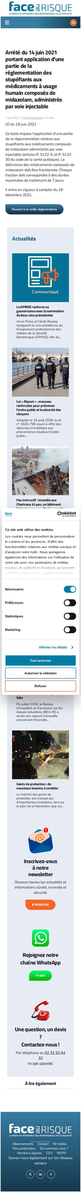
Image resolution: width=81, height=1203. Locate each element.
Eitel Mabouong (33, 118)
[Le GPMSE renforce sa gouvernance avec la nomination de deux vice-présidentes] (40, 255)
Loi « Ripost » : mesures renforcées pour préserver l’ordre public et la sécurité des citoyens (38, 407)
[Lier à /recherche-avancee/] (73, 22)
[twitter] (30, 1174)
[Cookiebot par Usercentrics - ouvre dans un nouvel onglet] (57, 514)
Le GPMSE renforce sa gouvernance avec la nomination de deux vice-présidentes (40, 311)
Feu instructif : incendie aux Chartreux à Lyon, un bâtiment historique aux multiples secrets (40, 504)
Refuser (40, 686)
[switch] (70, 602)
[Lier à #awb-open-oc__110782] (7, 22)
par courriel (42, 1063)
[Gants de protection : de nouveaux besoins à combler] (40, 732)
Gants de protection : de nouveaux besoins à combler (37, 786)
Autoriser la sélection (40, 673)
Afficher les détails (53, 647)
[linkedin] (41, 1174)
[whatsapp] (51, 1174)
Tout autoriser (40, 660)
